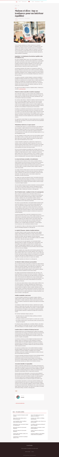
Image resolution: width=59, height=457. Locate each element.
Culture (19, 1)
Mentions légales (27, 451)
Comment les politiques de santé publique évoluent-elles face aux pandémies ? (37, 434)
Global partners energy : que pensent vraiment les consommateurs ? (20, 425)
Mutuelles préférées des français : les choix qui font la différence (38, 428)
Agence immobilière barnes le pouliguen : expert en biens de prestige (20, 422)
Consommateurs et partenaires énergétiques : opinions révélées (20, 437)
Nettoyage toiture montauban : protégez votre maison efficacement (20, 434)
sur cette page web (22, 88)
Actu (16, 1)
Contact (32, 451)
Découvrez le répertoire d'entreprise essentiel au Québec (20, 415)
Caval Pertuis (29, 445)
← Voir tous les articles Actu (19, 403)
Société (42, 1)
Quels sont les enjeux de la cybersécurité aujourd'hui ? (19, 428)
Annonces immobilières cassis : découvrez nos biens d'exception (38, 422)
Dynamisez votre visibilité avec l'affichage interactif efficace (37, 419)
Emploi (33, 1)
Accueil (16, 5)
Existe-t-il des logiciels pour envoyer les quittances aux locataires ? (37, 415)
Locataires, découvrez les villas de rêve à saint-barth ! (37, 431)
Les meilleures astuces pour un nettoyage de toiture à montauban (38, 425)
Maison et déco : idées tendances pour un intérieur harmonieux (19, 419)
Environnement (37, 1)
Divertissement (24, 1)
